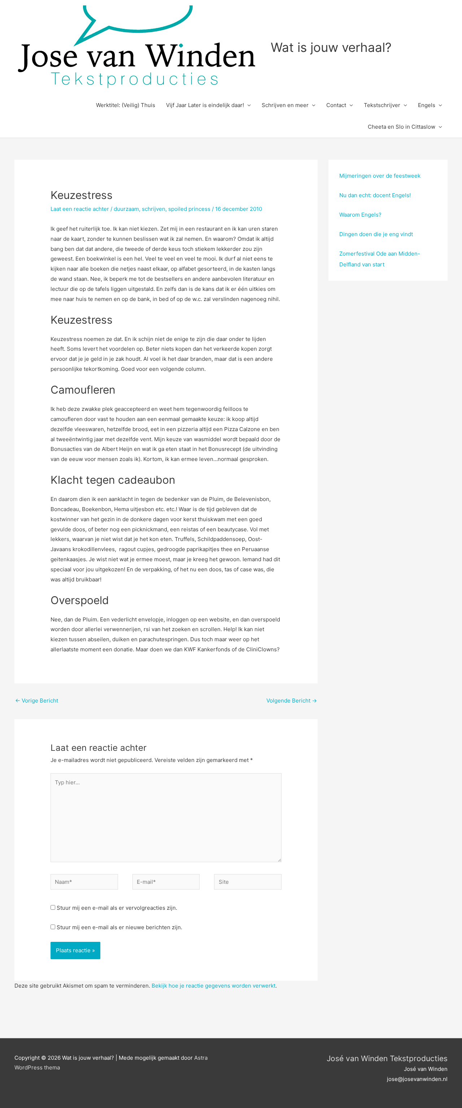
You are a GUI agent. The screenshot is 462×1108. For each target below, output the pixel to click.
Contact (336, 105)
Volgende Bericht (291, 700)
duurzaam (126, 208)
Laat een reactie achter (80, 208)
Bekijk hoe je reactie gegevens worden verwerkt (213, 985)
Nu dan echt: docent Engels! (375, 195)
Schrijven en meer (285, 105)
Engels (426, 105)
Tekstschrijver (382, 105)
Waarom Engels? (360, 214)
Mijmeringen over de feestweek (379, 175)
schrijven (153, 208)
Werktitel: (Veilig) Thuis (125, 105)
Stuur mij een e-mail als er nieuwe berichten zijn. (119, 927)
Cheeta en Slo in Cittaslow (401, 126)
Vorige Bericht (36, 700)
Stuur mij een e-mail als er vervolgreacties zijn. (117, 907)
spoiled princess (189, 208)
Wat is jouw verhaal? (331, 47)
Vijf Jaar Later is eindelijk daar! (205, 105)
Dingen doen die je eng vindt (376, 234)
